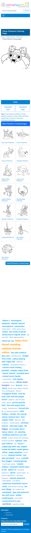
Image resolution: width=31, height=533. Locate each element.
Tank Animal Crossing (15, 486)
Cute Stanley (17, 379)
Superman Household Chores (15, 483)
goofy (9, 402)
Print (15, 102)
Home (3, 37)
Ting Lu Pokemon (7, 161)
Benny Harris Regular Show (14, 335)
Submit (26, 524)
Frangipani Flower (9, 394)
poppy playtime (15, 452)
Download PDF (8, 108)
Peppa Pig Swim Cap (11, 446)
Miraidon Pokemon (7, 219)
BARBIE (5, 332)
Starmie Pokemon (17, 478)
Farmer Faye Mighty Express (18, 388)
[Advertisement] (15, 23)
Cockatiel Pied (22, 373)
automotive (19, 326)
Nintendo (26, 116)
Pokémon (18, 114)
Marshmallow (14, 423)
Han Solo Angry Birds (16, 405)
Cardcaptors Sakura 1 (18, 365)
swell (4, 486)
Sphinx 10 (12, 470)
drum (12, 385)
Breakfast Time (16, 356)
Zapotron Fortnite (18, 504)
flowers (18, 391)
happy (4, 408)
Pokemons (19, 118)
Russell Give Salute (9, 464)
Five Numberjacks (8, 391)
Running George (20, 461)
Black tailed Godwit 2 (16, 337)
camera (5, 365)
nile (15, 444)
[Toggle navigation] (3, 15)
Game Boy (11, 120)
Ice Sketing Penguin (11, 411)
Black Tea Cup (8, 341)
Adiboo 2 (6, 320)
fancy (4, 388)
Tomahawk (6, 492)
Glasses (11, 399)
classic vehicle (8, 373)
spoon (13, 473)
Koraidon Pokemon (22, 219)
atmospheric (7, 326)
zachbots (6, 504)
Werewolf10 (18, 498)
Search (26, 10)
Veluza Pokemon (22, 142)
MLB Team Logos (16, 426)
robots (18, 458)
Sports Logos (21, 473)
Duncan (19, 385)
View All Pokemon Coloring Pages (18, 263)
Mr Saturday (20, 432)
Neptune (18, 441)
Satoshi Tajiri (5, 118)
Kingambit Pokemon (8, 237)
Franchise (13, 118)
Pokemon (19, 37)
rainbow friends (15, 455)
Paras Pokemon (9, 114)
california (19, 362)
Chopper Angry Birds (19, 370)
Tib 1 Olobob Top (18, 489)
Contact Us (8, 512)
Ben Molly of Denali (17, 332)
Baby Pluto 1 (6, 329)
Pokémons (4, 120)
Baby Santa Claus (19, 329)
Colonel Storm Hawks (11, 376)
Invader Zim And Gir (18, 414)
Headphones (12, 408)
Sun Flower (16, 481)
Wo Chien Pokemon (8, 142)
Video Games (10, 37)
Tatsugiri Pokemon (22, 161)
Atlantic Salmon (18, 323)
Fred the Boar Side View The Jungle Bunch (13, 397)
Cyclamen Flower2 (8, 382)
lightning (18, 420)
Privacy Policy (9, 515)
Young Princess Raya (11, 501)
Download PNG (23, 108)
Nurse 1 (21, 443)
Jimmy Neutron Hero (11, 417)
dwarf (25, 385)
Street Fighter (6, 481)
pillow (4, 452)
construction (6, 379)
